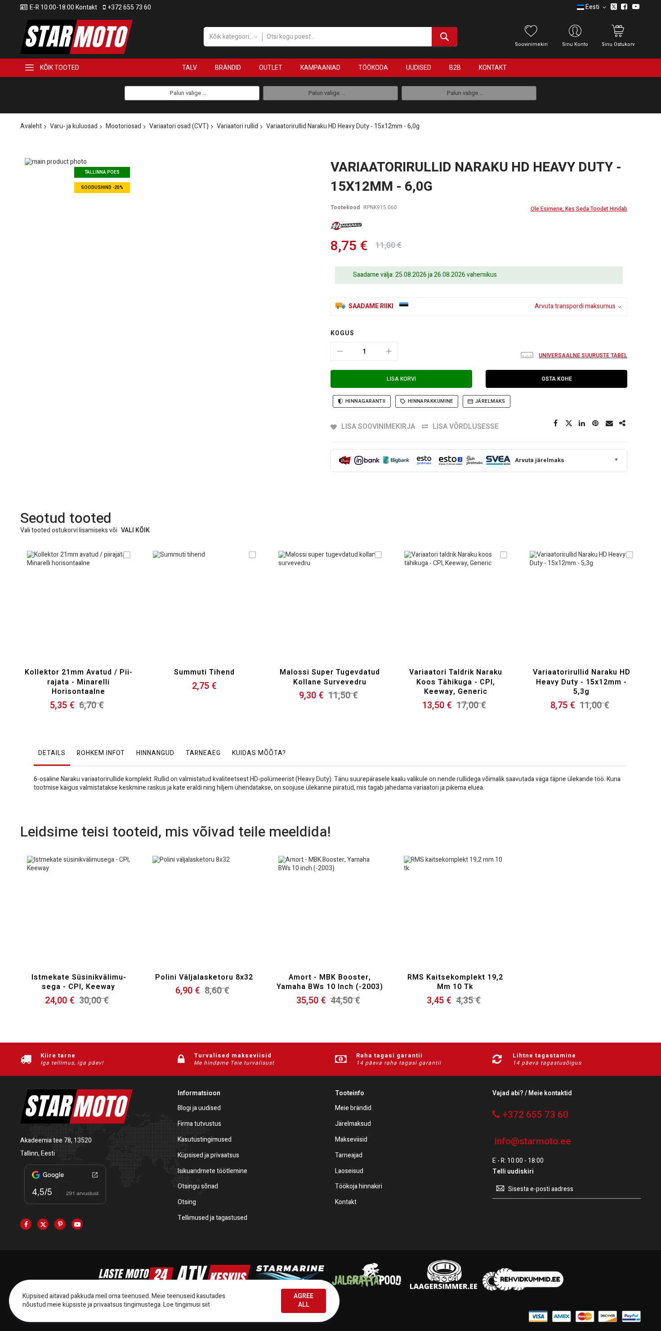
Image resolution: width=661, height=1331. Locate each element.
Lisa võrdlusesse (466, 426)
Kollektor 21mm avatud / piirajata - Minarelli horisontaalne (78, 682)
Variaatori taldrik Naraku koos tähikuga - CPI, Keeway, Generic (455, 682)
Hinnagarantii (365, 401)
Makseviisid (351, 1140)
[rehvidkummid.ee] (522, 1288)
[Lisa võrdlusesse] (99, 613)
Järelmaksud (353, 1124)
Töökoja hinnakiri (358, 1187)
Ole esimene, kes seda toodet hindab (579, 209)
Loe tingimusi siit (186, 1304)
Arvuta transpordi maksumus (575, 306)
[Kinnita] (595, 423)
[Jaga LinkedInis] (582, 423)
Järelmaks (490, 401)
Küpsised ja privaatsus (208, 1155)
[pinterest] (60, 1224)
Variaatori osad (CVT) (179, 126)
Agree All (303, 1300)
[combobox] (359, 36)
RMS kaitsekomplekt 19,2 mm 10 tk (455, 982)
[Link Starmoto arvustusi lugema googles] (65, 1205)
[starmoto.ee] (76, 37)
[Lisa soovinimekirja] (78, 613)
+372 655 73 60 (129, 7)
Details (52, 753)
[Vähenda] (340, 351)
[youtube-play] (77, 1224)
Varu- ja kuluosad (74, 126)
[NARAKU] (346, 225)
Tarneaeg (203, 753)
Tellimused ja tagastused (212, 1218)
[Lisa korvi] (57, 613)
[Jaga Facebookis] (555, 423)
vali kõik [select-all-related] (135, 530)
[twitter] (43, 1224)
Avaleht (31, 126)
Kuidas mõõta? (259, 753)
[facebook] (25, 1224)
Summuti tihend (204, 672)
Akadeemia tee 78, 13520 (56, 1140)
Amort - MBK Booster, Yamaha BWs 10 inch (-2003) (330, 982)
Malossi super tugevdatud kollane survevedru (330, 677)
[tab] (52, 755)
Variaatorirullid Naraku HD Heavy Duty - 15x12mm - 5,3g (581, 682)
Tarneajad (348, 1155)
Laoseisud (349, 1171)
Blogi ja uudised (199, 1108)
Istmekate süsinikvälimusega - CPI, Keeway (78, 982)
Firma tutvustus (199, 1124)
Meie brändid (353, 1108)
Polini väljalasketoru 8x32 (204, 977)
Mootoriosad (123, 126)
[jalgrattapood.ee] (366, 1288)
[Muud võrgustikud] (622, 423)
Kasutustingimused (205, 1140)
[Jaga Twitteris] (568, 423)
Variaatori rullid (237, 126)
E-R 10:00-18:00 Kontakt (63, 7)
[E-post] (609, 423)
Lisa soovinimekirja (378, 426)
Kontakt (346, 1202)
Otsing (187, 1202)
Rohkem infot (101, 753)
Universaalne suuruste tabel (583, 355)
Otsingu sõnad (198, 1187)
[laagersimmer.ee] (443, 1288)
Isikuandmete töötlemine (212, 1171)
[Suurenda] (388, 351)
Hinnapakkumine (430, 401)
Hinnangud (155, 753)
